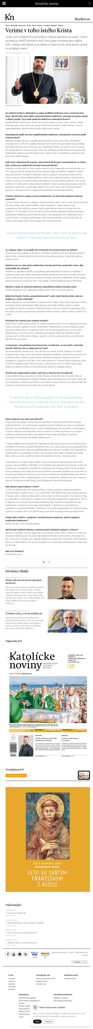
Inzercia (11, 981)
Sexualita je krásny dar (16, 913)
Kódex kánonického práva (30, 1011)
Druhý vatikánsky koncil (29, 1006)
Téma (7, 25)
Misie (34, 25)
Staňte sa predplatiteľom (16, 775)
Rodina (40, 25)
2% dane (12, 987)
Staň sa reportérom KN (45, 978)
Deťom (60, 25)
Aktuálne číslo (70, 978)
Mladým (54, 25)
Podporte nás (41, 981)
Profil (29, 25)
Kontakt (11, 978)
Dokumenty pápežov (27, 998)
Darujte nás (41, 984)
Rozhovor (22, 25)
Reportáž (14, 25)
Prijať (37, 1021)
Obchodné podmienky (63, 1001)
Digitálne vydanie (61, 998)
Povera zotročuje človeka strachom (22, 933)
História (11, 989)
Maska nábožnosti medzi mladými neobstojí (26, 923)
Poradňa (47, 25)
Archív (77, 962)
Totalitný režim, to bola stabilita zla (23, 614)
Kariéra (11, 984)
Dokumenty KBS (25, 1009)
